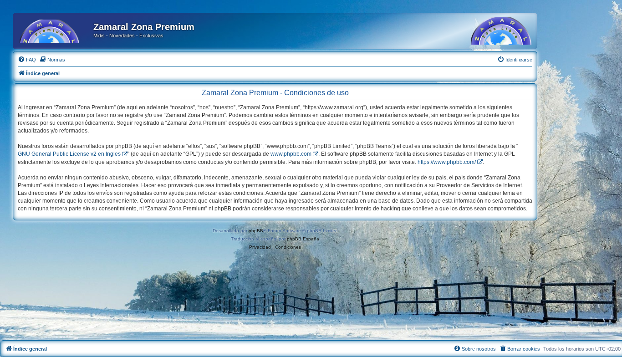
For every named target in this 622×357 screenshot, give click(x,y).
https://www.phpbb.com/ (447, 162)
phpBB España (303, 238)
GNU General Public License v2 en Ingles (69, 154)
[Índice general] (54, 29)
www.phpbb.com (290, 154)
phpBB (256, 230)
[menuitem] (27, 59)
